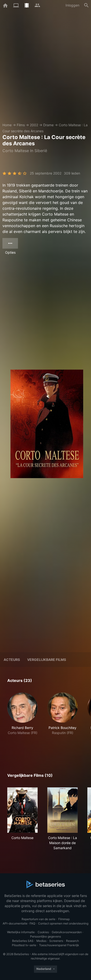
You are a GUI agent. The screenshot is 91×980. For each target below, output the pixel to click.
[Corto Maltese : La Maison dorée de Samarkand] (62, 810)
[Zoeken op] (86, 5)
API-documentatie (15, 923)
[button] (22, 721)
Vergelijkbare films (46, 660)
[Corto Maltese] (22, 810)
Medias (41, 941)
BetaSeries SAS (22, 941)
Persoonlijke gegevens (45, 936)
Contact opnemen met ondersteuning (63, 923)
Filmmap (64, 919)
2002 (34, 125)
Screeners (56, 941)
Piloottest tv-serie (24, 945)
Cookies (43, 932)
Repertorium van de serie (38, 919)
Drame (48, 125)
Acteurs (12, 660)
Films (21, 125)
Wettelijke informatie (21, 932)
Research (72, 941)
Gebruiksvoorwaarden (67, 932)
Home (7, 125)
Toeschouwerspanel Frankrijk (59, 945)
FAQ (32, 923)
